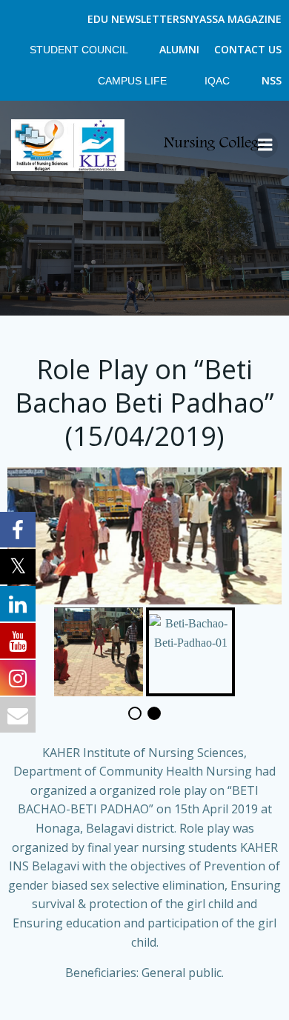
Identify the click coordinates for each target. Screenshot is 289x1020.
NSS (272, 80)
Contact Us (248, 49)
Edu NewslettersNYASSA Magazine (184, 19)
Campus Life (134, 81)
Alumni (179, 49)
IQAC (219, 81)
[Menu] (265, 145)
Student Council (80, 50)
